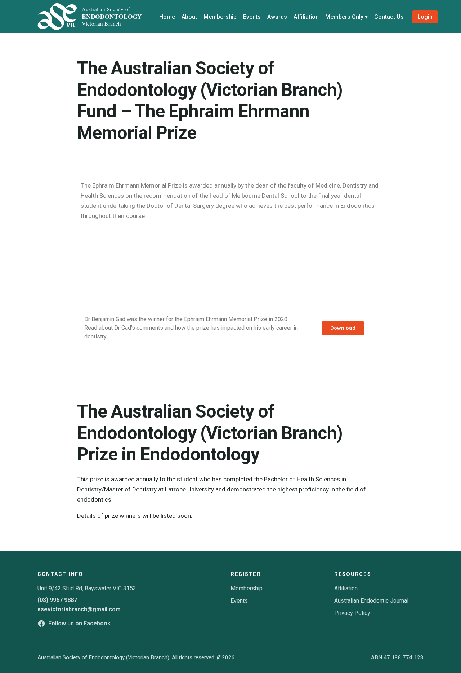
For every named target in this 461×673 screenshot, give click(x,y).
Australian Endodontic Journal (371, 600)
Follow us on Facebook (79, 623)
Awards (277, 16)
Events (252, 16)
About (189, 16)
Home (167, 16)
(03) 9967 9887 (57, 599)
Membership (220, 16)
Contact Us (389, 16)
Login (425, 16)
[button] (343, 328)
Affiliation (306, 16)
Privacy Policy (352, 612)
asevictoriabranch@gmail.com (79, 609)
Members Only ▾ (346, 16)
